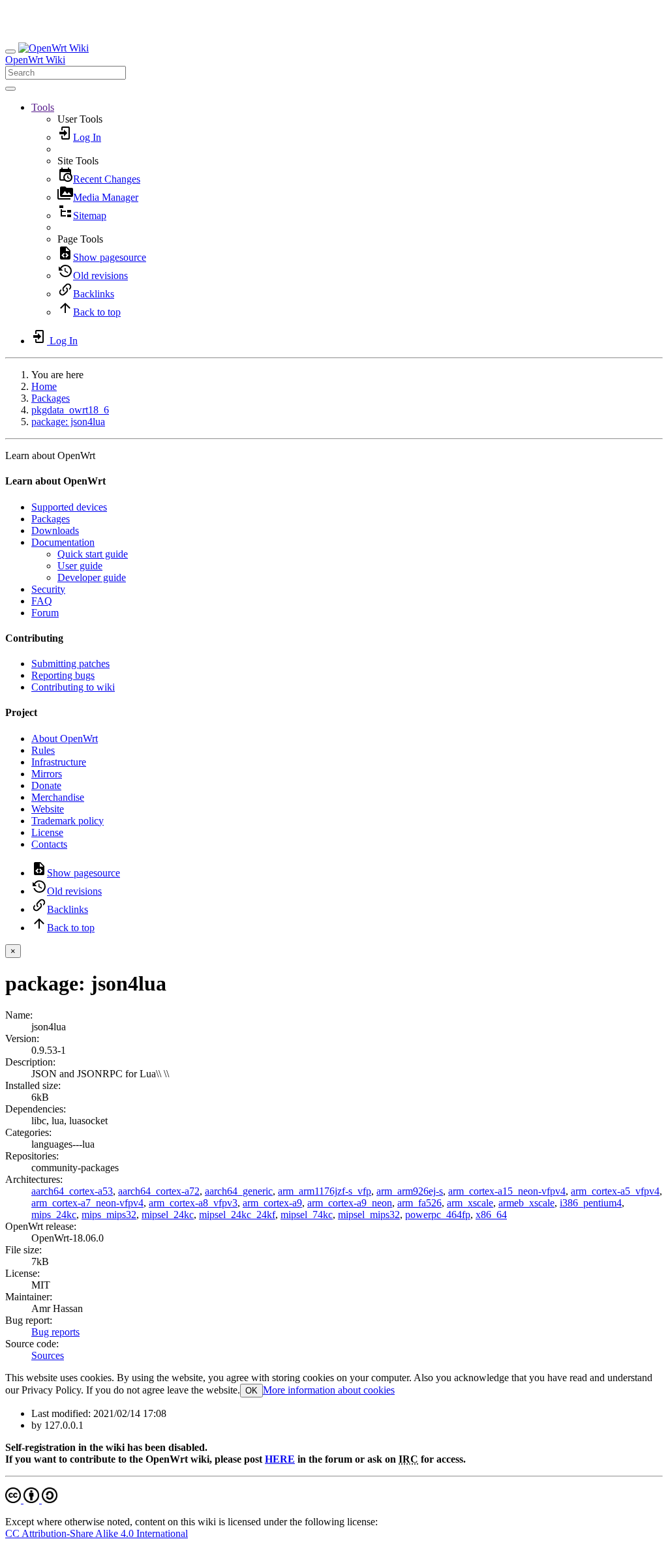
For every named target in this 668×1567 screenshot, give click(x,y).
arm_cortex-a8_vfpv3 (193, 1202)
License (47, 832)
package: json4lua (68, 421)
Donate (46, 785)
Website (47, 808)
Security (48, 589)
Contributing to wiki (73, 687)
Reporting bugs (63, 675)
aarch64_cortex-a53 (72, 1191)
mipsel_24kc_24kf (237, 1214)
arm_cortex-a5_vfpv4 (615, 1191)
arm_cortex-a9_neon (349, 1202)
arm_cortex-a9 (272, 1202)
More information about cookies (329, 1389)
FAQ (41, 600)
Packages (50, 398)
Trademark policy (67, 820)
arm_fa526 (419, 1202)
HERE (280, 1459)
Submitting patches (70, 663)
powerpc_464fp (437, 1214)
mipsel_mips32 (369, 1214)
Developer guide (91, 577)
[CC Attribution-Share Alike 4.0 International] (31, 1499)
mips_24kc (53, 1214)
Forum (45, 612)
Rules (43, 750)
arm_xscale (470, 1202)
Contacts (49, 844)
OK (251, 1390)
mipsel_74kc (307, 1214)
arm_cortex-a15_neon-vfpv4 (507, 1191)
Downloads (55, 530)
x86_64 (491, 1214)
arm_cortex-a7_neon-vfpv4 (87, 1202)
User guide (79, 565)
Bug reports (55, 1331)
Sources (47, 1355)
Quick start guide (92, 554)
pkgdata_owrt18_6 (70, 409)
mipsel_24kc (168, 1214)
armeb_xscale (526, 1202)
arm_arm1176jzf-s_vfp (324, 1191)
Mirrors (46, 773)
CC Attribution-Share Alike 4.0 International (96, 1533)
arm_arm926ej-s (409, 1191)
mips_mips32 (109, 1214)
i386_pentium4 (591, 1202)
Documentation (63, 542)
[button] (42, 107)
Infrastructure (58, 762)
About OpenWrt (64, 738)
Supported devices (69, 507)
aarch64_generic (239, 1191)
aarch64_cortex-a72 (159, 1191)
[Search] (10, 89)
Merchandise (57, 797)
